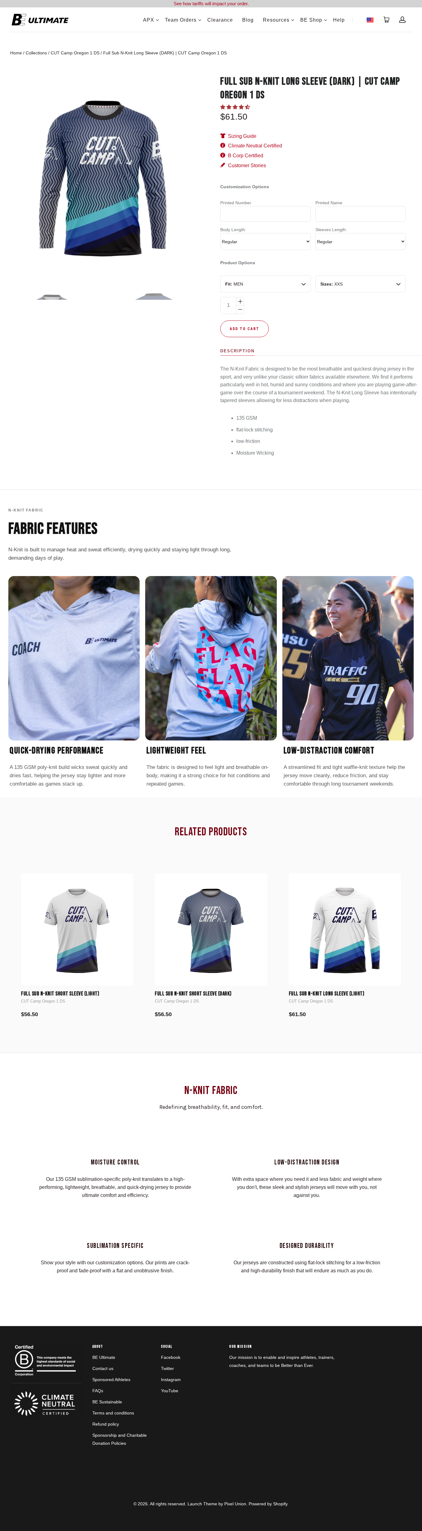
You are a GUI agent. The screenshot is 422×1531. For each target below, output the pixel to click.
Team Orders (180, 20)
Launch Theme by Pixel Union (217, 1503)
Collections (36, 52)
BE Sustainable (107, 1401)
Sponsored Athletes (111, 1379)
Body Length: (233, 229)
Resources (276, 20)
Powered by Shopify (268, 1503)
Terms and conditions (113, 1412)
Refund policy (105, 1424)
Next (192, 178)
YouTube (169, 1390)
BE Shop (311, 20)
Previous (13, 178)
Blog (248, 20)
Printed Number (235, 202)
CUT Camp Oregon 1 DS (75, 52)
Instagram (171, 1379)
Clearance (220, 20)
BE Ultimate (103, 1357)
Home (16, 52)
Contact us (102, 1368)
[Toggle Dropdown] (157, 20)
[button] (235, 107)
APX (148, 20)
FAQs (97, 1390)
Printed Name (328, 202)
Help (339, 20)
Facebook (170, 1357)
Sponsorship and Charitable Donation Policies (119, 1439)
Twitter (167, 1368)
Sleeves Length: (331, 229)
